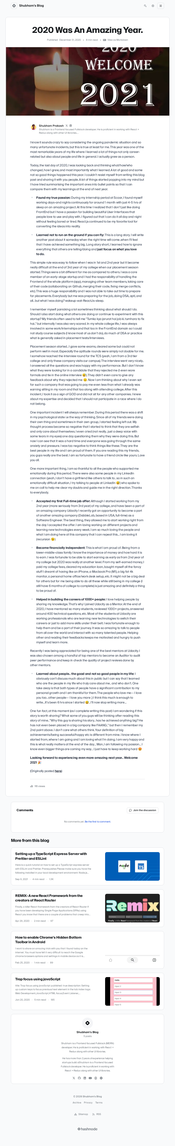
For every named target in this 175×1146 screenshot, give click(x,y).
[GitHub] (79, 1078)
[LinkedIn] (70, 126)
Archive (77, 1103)
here (58, 771)
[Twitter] (74, 1078)
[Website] (95, 1078)
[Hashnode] (101, 1078)
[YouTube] (90, 1078)
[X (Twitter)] (66, 126)
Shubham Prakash (51, 126)
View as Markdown (117, 40)
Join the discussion (144, 810)
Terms (99, 1103)
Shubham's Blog (31, 5)
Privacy (88, 1103)
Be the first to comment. (98, 822)
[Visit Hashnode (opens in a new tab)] (87, 1129)
